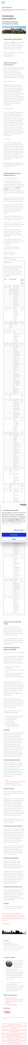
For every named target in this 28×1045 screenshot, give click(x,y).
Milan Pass (4, 920)
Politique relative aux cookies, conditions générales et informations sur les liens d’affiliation (14, 1001)
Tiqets (10, 308)
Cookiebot (13, 259)
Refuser (14, 539)
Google (10, 322)
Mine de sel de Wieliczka (14, 1035)
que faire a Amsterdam (11, 916)
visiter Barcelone (16, 913)
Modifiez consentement (9, 254)
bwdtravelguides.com (8, 56)
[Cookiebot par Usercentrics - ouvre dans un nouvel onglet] (20, 505)
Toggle (3, 3)
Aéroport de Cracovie (14, 1039)
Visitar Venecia (20, 916)
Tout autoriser (14, 534)
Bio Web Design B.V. (8, 163)
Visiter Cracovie (14, 1031)
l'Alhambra (9, 913)
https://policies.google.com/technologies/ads (15, 781)
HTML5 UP (7, 923)
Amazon (11, 400)
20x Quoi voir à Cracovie (14, 1024)
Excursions (14, 1028)
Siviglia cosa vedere (18, 918)
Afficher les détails (18, 530)
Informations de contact (10, 998)
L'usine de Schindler (14, 1042)
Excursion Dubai (16, 915)
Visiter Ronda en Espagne (8, 918)
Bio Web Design (7, 67)
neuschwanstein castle (7, 915)
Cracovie (4, 10)
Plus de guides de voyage (11, 1004)
